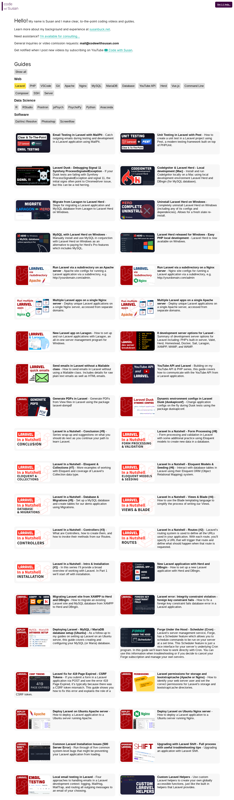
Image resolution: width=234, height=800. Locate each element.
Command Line (194, 86)
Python (90, 107)
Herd (164, 86)
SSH (36, 93)
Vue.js (176, 86)
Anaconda (106, 107)
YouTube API (147, 86)
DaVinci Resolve (26, 121)
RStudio (27, 107)
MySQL (96, 86)
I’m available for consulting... (60, 36)
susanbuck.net (99, 29)
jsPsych (58, 107)
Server (48, 93)
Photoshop (48, 121)
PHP (33, 86)
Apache (69, 86)
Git (58, 86)
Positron (43, 107)
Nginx (83, 86)
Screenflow (67, 121)
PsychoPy (74, 107)
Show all (20, 71)
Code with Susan (120, 50)
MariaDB (111, 86)
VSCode (46, 86)
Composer (22, 93)
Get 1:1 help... (223, 4)
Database (128, 86)
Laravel (20, 86)
